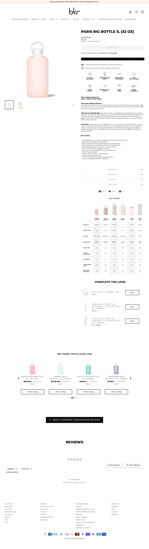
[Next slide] (130, 378)
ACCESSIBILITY (80, 525)
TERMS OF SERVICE (81, 517)
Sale (52, 19)
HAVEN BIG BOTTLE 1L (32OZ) (60, 378)
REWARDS (43, 504)
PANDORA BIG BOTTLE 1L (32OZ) (116, 378)
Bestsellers (20, 19)
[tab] (72, 397)
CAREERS (43, 514)
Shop (64, 19)
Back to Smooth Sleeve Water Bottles (76, 420)
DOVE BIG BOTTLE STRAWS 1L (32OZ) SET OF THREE (106, 320)
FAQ (6, 520)
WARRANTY (79, 514)
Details (112, 169)
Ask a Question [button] (114, 465)
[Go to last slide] (18, 378)
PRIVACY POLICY (81, 520)
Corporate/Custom (110, 19)
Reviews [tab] (11, 469)
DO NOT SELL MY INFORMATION (85, 522)
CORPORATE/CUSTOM (46, 517)
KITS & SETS (8, 509)
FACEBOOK (114, 506)
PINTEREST (114, 514)
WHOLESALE (44, 520)
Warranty (112, 174)
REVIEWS (7, 517)
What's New (38, 19)
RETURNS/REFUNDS (82, 504)
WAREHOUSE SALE (10, 512)
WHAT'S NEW (9, 504)
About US (88, 19)
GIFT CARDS (8, 514)
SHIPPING (79, 506)
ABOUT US (43, 512)
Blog (76, 19)
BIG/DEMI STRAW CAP (105, 292)
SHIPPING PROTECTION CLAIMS (85, 512)
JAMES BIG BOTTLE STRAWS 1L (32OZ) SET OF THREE (106, 306)
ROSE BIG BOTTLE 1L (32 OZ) (33, 378)
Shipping (83, 41)
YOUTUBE (114, 512)
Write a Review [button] (134, 465)
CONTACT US (44, 509)
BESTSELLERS (9, 506)
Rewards (130, 19)
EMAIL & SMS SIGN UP (47, 506)
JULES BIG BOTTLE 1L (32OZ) (88, 378)
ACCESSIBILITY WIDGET (83, 528)
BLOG (6, 522)
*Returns (112, 184)
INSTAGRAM (115, 504)
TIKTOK (113, 509)
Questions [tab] (25, 469)
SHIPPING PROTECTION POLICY (85, 509)
